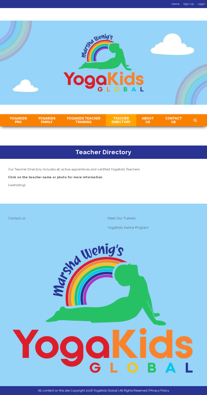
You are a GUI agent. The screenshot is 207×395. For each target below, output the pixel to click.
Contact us (16, 218)
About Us (148, 120)
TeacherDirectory (121, 120)
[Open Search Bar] (195, 120)
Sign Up (188, 3)
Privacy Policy (159, 390)
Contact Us (173, 120)
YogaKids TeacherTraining (83, 120)
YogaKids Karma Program (128, 227)
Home (175, 3)
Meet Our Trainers (122, 218)
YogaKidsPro (18, 120)
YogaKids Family (46, 120)
